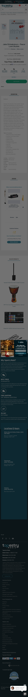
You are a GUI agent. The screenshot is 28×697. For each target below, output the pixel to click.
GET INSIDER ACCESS (21, 353)
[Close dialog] (26, 340)
